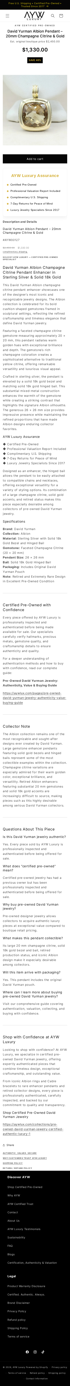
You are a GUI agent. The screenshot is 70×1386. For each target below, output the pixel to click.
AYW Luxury (19, 1367)
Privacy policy (59, 1367)
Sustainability (16, 1237)
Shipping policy (57, 1373)
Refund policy (16, 1319)
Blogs (11, 1254)
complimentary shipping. (15, 251)
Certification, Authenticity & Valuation (32, 1262)
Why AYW (13, 1195)
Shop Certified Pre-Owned (24, 1187)
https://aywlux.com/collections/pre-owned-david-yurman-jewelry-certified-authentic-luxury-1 (33, 1129)
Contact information (37, 1378)
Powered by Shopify (37, 1367)
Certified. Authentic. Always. (26, 1294)
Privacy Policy (16, 1311)
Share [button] (10, 1145)
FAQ (10, 1245)
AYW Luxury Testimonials (24, 1229)
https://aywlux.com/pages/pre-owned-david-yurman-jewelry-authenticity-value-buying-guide (34, 697)
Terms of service (18, 1336)
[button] (7, 16)
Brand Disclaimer (18, 1302)
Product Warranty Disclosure (26, 1286)
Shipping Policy (17, 1328)
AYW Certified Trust (20, 1203)
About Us (13, 1220)
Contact (12, 1212)
